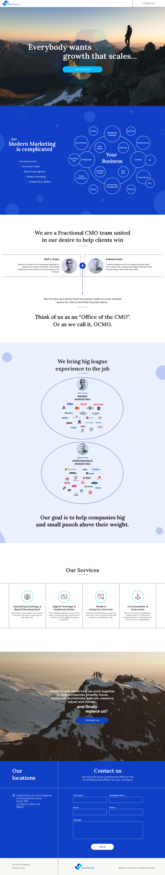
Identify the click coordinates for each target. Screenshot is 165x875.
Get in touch (82, 69)
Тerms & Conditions (21, 864)
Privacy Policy (18, 868)
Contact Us (149, 3)
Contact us (92, 720)
